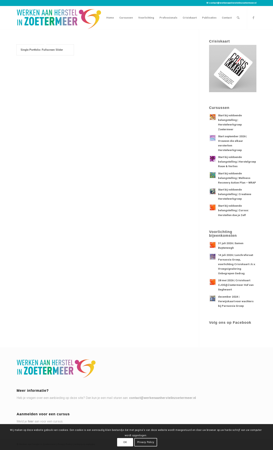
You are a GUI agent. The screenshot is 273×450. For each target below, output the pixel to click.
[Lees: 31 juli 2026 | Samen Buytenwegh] (212, 245)
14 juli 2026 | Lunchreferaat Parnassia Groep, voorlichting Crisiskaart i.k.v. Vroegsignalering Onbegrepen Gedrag (237, 264)
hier (31, 421)
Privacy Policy (145, 442)
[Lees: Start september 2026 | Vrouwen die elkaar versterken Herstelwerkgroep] (212, 138)
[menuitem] (110, 17)
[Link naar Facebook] (253, 18)
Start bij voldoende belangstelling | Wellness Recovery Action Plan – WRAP (237, 178)
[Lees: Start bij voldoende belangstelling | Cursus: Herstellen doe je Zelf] (212, 207)
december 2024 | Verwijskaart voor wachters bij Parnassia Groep (236, 301)
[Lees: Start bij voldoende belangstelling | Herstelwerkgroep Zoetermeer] (212, 117)
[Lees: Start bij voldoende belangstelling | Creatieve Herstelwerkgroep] (212, 191)
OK (125, 442)
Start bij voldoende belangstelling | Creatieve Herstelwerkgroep (234, 194)
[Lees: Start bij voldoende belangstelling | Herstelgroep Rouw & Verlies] (212, 158)
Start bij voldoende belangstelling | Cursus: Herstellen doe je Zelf (233, 210)
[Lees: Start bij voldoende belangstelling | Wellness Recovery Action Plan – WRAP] (212, 175)
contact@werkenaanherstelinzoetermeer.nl (232, 3)
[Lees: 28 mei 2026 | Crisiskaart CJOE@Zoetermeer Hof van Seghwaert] (212, 282)
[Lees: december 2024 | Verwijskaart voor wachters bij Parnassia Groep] (212, 298)
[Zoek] (238, 17)
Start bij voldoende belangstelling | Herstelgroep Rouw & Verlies (237, 161)
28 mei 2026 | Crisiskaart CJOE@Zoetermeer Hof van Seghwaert (236, 285)
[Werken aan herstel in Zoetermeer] (59, 17)
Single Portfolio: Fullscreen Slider (42, 49)
